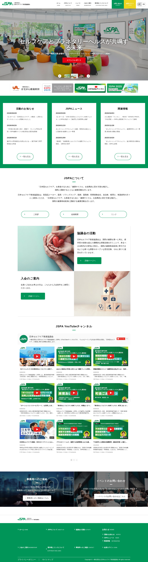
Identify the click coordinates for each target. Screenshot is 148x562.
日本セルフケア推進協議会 (41, 336)
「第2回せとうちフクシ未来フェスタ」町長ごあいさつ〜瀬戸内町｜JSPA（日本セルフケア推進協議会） (110, 405)
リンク (114, 214)
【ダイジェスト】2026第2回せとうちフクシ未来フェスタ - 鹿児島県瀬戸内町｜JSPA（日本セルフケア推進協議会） (37, 369)
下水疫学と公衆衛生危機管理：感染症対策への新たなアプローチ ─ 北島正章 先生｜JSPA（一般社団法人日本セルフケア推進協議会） (110, 442)
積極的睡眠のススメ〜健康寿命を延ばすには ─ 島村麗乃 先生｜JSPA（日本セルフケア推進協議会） (110, 369)
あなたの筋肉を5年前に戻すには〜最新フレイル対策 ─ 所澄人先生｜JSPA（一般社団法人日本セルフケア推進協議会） (73, 369)
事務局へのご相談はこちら (38, 498)
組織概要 (75, 214)
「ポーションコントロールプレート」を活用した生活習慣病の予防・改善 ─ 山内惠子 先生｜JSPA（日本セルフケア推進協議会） (37, 405)
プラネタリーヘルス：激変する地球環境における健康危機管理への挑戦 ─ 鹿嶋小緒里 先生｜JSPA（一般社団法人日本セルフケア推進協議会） (73, 442)
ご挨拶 (36, 214)
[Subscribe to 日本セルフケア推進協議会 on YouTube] (122, 339)
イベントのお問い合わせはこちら (111, 496)
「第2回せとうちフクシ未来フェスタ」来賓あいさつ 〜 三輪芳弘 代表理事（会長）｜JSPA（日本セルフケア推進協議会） (73, 405)
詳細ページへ (90, 261)
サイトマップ (47, 560)
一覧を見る (26, 157)
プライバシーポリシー (27, 560)
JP (139, 4)
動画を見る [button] (74, 57)
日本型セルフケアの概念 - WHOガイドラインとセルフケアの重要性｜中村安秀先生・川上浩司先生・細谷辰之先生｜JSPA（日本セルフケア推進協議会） (37, 442)
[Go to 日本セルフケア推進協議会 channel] (24, 339)
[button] (60, 76)
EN (144, 4)
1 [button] (71, 460)
